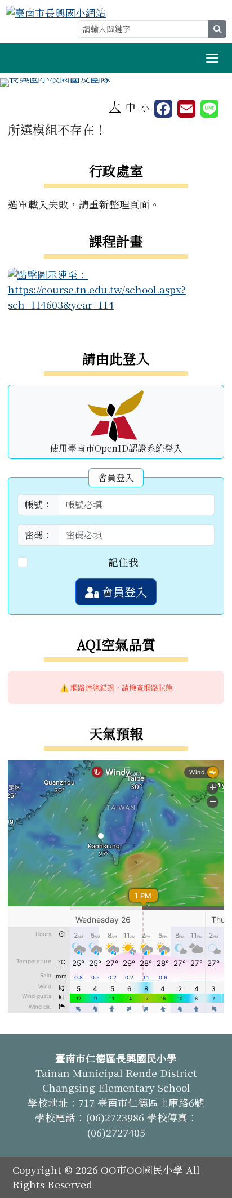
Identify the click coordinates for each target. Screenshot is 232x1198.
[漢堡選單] (212, 58)
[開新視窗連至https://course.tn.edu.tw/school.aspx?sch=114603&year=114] (116, 288)
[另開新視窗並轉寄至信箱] (186, 109)
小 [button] (145, 107)
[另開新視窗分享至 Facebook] (163, 109)
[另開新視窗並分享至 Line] (209, 109)
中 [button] (131, 107)
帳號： (38, 504)
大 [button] (115, 105)
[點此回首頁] (116, 82)
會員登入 (123, 592)
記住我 (123, 562)
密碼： (38, 534)
